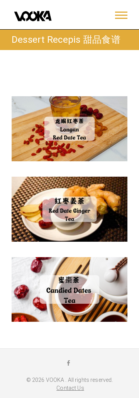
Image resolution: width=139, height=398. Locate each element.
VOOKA (56, 380)
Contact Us (70, 388)
